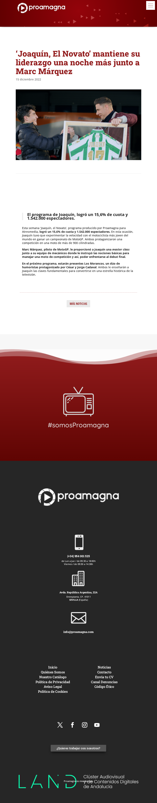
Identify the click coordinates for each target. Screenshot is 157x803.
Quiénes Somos (53, 672)
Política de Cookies (52, 691)
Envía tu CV (104, 677)
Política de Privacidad (53, 682)
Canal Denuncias (104, 682)
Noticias (104, 667)
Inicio (52, 667)
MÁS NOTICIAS (78, 304)
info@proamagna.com (78, 632)
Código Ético (104, 687)
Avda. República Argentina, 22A (78, 592)
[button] (150, 5)
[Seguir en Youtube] (97, 725)
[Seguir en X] (60, 725)
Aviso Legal (53, 687)
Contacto (104, 672)
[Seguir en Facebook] (72, 725)
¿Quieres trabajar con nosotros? (78, 748)
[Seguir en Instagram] (84, 725)
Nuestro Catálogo (52, 677)
